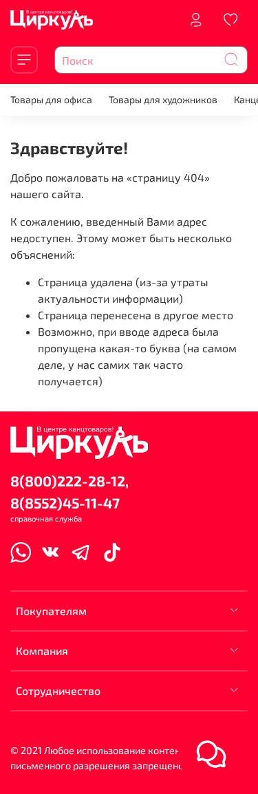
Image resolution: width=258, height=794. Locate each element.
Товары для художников (163, 99)
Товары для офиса (51, 99)
